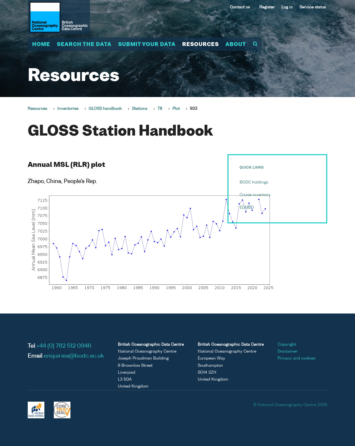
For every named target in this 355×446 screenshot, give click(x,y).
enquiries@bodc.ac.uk (74, 356)
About (235, 44)
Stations (139, 109)
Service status (313, 7)
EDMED (247, 208)
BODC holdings (254, 182)
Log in (287, 7)
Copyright (287, 344)
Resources (200, 44)
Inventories (67, 109)
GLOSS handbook (105, 109)
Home (41, 44)
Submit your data (147, 44)
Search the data (84, 44)
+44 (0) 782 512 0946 (64, 346)
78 (160, 109)
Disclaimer (288, 351)
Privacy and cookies (296, 358)
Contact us (240, 7)
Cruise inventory (255, 195)
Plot (176, 109)
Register (267, 7)
